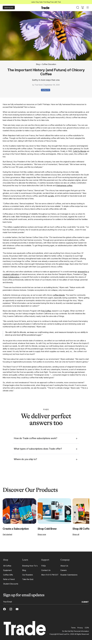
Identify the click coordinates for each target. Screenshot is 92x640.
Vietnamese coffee (64, 185)
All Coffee (7, 566)
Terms (73, 628)
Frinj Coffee (46, 311)
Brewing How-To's (30, 566)
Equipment (7, 570)
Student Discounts (10, 584)
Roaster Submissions (68, 575)
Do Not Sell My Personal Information (75, 631)
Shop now (42, 534)
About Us (64, 566)
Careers (63, 570)
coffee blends (59, 295)
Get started (7, 534)
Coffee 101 (45, 90)
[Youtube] (17, 609)
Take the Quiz (27, 579)
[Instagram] (10, 609)
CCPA (87, 628)
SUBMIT (85, 602)
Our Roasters (27, 575)
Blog (38, 64)
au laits (51, 196)
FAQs (43, 566)
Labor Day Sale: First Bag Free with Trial (46, 2)
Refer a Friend (9, 579)
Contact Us (45, 570)
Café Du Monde (79, 151)
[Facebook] (4, 609)
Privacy (80, 628)
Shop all (75, 534)
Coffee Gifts (8, 575)
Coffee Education (49, 64)
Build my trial (9, 7)
